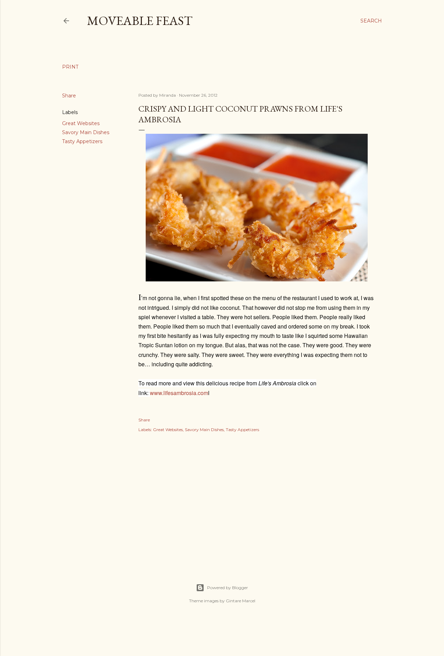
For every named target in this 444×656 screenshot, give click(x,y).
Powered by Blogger (227, 587)
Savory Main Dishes (85, 132)
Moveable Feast (140, 20)
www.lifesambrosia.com (179, 393)
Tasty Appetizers (82, 141)
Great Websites (81, 123)
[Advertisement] (256, 500)
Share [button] (69, 96)
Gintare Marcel (240, 600)
